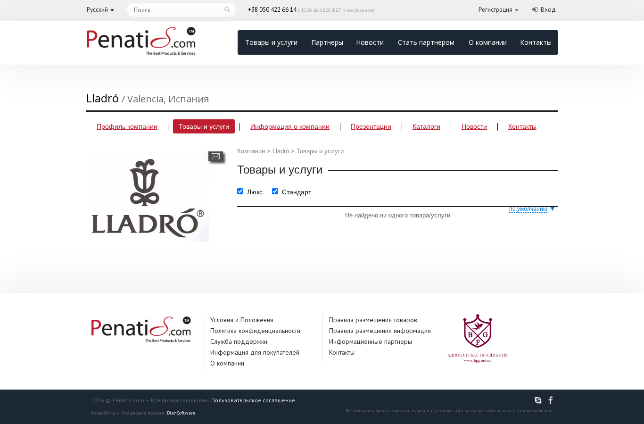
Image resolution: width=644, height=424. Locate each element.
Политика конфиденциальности (255, 330)
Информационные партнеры (370, 341)
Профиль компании (127, 126)
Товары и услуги (271, 42)
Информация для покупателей (254, 352)
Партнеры (327, 42)
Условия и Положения (241, 320)
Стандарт (296, 192)
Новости (370, 42)
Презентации (371, 126)
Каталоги (426, 126)
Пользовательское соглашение (253, 400)
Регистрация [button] (495, 10)
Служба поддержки (238, 341)
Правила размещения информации (380, 330)
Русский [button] (97, 10)
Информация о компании (290, 126)
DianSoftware (181, 413)
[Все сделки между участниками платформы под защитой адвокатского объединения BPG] (477, 338)
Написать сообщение (215, 156)
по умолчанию (528, 209)
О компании (488, 42)
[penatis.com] (539, 400)
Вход (548, 10)
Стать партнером (426, 42)
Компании (251, 151)
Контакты (536, 42)
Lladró (280, 151)
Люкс (255, 192)
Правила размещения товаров (373, 320)
